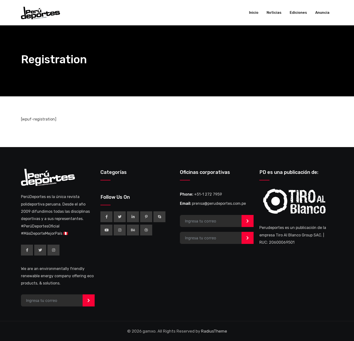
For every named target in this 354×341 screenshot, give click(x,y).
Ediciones (298, 12)
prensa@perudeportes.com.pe (219, 203)
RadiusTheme (214, 331)
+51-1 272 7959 (208, 194)
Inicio (253, 12)
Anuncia (322, 12)
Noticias (274, 12)
